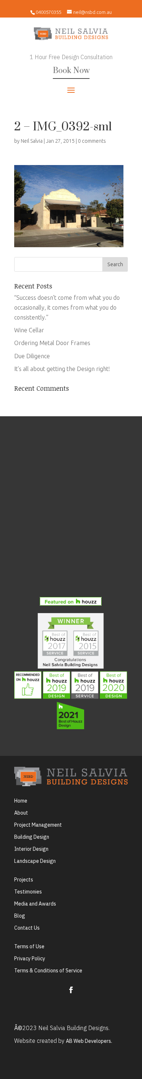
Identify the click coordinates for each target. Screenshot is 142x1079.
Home (20, 800)
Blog (19, 915)
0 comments (92, 141)
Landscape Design (35, 861)
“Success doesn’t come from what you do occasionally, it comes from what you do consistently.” (67, 307)
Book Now (71, 71)
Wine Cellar (29, 330)
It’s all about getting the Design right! (62, 369)
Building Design (31, 837)
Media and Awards (35, 903)
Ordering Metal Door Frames (52, 343)
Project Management (38, 825)
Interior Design (31, 849)
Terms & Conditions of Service (48, 970)
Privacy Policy (29, 958)
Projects (23, 879)
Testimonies (28, 891)
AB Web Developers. (89, 1041)
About (21, 813)
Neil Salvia (32, 141)
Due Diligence (32, 356)
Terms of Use (29, 946)
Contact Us (27, 928)
